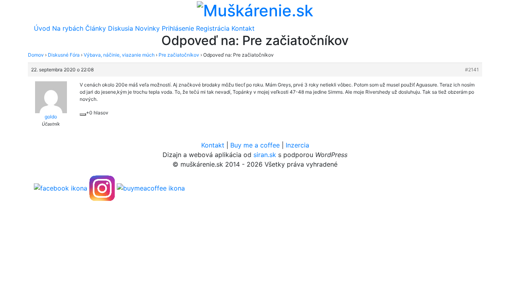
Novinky (147, 28)
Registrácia (213, 28)
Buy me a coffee (255, 145)
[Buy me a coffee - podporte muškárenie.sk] (151, 188)
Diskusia (120, 28)
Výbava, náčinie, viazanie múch (119, 55)
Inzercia (297, 145)
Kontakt (243, 28)
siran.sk (264, 155)
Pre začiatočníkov (179, 55)
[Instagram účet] (102, 188)
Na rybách (67, 28)
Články (95, 28)
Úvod (42, 28)
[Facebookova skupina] (60, 188)
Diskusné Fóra (64, 55)
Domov (36, 55)
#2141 (472, 70)
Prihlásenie (178, 28)
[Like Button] (83, 114)
